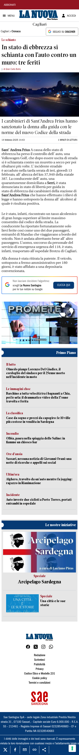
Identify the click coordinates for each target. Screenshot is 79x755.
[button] (39, 322)
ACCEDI (71, 16)
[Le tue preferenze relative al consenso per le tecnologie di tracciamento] (72, 748)
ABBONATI (10, 5)
